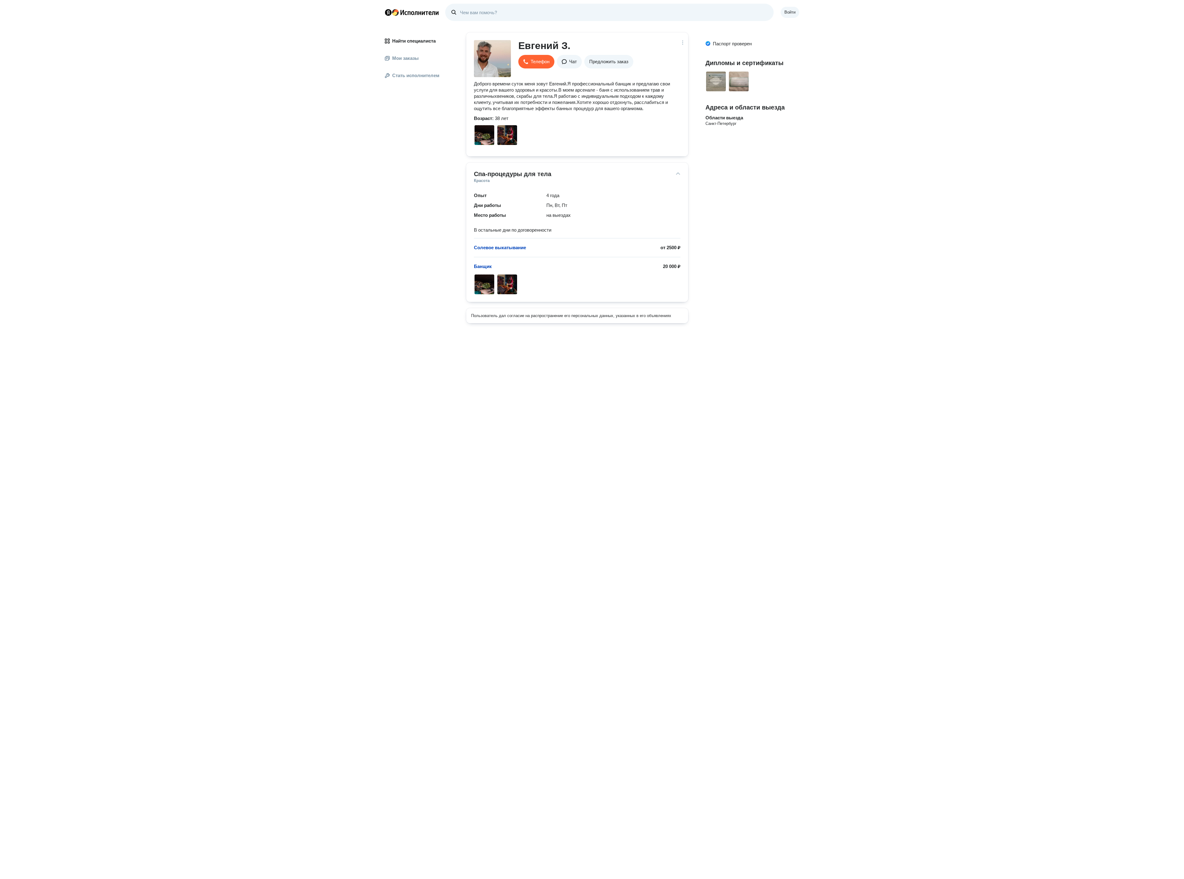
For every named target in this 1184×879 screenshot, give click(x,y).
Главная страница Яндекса (388, 12)
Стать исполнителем (415, 75)
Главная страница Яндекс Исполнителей (412, 12)
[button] (536, 61)
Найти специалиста (414, 40)
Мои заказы (405, 58)
